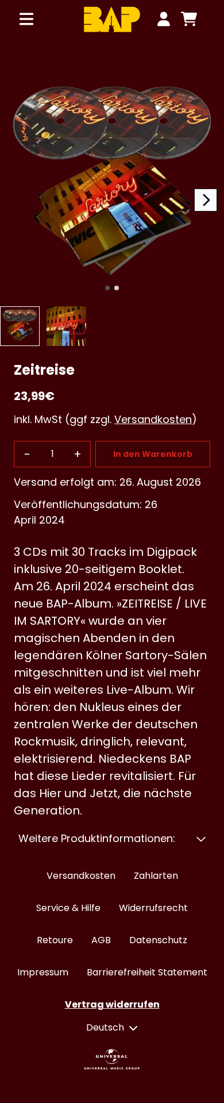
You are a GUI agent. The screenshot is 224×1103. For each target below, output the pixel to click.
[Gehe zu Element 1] (107, 288)
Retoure (55, 940)
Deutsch (105, 1027)
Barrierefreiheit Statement (147, 972)
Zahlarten (156, 875)
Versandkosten (153, 419)
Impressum (42, 972)
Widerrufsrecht (153, 907)
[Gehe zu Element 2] (116, 288)
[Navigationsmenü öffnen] (26, 19)
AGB (101, 940)
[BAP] (111, 19)
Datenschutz (158, 940)
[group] (20, 326)
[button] (112, 838)
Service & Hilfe (68, 907)
